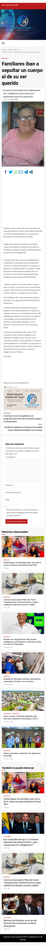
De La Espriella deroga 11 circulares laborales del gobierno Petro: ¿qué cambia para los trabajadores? (23, 823)
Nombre (9, 485)
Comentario (10, 457)
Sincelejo (5, 58)
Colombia (7, 836)
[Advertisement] (23, 202)
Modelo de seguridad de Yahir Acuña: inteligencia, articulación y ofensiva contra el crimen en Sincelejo (23, 623)
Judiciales (7, 713)
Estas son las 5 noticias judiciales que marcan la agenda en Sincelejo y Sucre (23, 700)
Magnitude (33, 937)
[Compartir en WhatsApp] (16, 172)
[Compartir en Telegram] (26, 172)
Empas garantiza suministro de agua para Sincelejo (23, 737)
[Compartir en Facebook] (6, 172)
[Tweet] (11, 172)
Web (7, 499)
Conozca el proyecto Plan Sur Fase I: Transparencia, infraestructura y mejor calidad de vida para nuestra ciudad (23, 583)
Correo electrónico (13, 492)
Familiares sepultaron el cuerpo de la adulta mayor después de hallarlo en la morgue (23, 427)
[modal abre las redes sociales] (31, 172)
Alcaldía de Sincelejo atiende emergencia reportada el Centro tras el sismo (23, 663)
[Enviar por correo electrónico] (21, 172)
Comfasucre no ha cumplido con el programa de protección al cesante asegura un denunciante (23, 417)
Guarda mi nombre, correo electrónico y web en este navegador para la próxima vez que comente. (22, 512)
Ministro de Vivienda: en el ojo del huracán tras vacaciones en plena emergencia (23, 904)
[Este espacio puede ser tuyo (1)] (23, 399)
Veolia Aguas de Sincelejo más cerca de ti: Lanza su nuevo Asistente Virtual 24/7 (23, 546)
